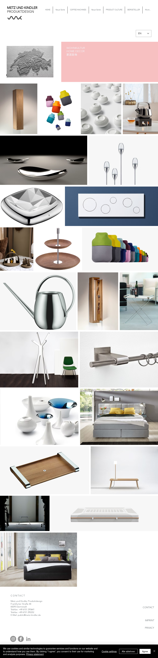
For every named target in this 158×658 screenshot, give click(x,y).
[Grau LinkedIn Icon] (28, 639)
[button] (114, 9)
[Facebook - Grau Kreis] (21, 639)
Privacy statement (35, 654)
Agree (145, 651)
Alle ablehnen (128, 651)
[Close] (154, 651)
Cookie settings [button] (109, 651)
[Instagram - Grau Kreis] (13, 639)
